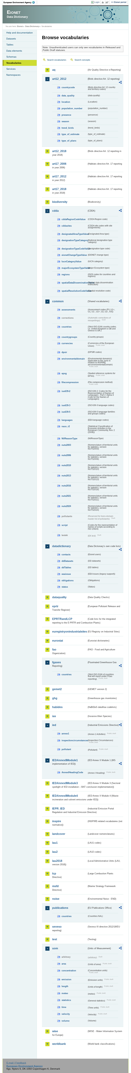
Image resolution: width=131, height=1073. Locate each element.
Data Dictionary (32, 26)
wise (55, 1031)
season (65, 121)
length (65, 986)
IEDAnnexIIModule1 (65, 760)
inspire (56, 821)
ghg (54, 698)
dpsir (64, 352)
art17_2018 (59, 189)
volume (65, 1021)
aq (53, 69)
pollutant (66, 749)
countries (66, 326)
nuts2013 (66, 475)
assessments (68, 309)
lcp (54, 873)
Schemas (11, 56)
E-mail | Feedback (16, 1062)
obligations (68, 580)
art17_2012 (59, 176)
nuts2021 (66, 496)
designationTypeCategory (74, 240)
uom (55, 948)
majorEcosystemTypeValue (74, 268)
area (64, 963)
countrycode (68, 87)
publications (60, 907)
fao (54, 649)
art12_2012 (59, 78)
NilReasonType (69, 438)
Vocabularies (13, 63)
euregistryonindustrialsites (69, 631)
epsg (64, 373)
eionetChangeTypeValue (74, 255)
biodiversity (59, 201)
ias (54, 716)
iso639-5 (66, 412)
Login (97, 2)
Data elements (14, 50)
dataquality (59, 597)
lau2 (55, 851)
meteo (65, 993)
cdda (55, 210)
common (58, 301)
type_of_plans (69, 140)
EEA (20, 2)
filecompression (70, 382)
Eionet (20, 26)
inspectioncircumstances (74, 740)
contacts (66, 554)
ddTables (66, 567)
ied (54, 725)
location (66, 102)
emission (66, 979)
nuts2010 (66, 465)
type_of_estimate (70, 134)
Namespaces (13, 74)
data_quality (68, 95)
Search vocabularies (56, 60)
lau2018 (57, 860)
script (65, 525)
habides (57, 707)
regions (66, 274)
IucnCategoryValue (71, 261)
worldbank (59, 1043)
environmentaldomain (73, 358)
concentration (69, 970)
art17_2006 (59, 163)
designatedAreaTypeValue (74, 234)
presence (66, 115)
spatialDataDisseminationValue (74, 282)
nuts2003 (66, 445)
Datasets (11, 38)
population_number (72, 108)
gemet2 (57, 689)
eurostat (57, 640)
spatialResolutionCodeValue (74, 291)
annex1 (65, 733)
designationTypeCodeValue (74, 248)
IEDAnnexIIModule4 (65, 795)
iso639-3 (66, 405)
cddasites (67, 226)
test (54, 939)
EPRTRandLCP (62, 618)
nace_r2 (66, 426)
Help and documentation (19, 32)
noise (55, 898)
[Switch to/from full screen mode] (108, 2)
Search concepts (82, 60)
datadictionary (61, 546)
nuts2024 (66, 506)
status (65, 587)
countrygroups (69, 337)
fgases (56, 662)
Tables (9, 44)
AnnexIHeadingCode (72, 772)
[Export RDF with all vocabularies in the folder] (120, 83)
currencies (67, 343)
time (64, 1007)
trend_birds (68, 128)
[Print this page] (103, 2)
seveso (57, 926)
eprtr (55, 606)
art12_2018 (59, 151)
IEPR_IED (58, 808)
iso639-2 (66, 391)
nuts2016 (66, 485)
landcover (58, 833)
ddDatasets (67, 561)
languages (67, 420)
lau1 (55, 842)
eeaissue (66, 574)
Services (11, 68)
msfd (55, 886)
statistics (66, 1000)
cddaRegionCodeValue (73, 219)
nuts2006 (66, 455)
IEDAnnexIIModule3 (65, 783)
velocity (66, 1014)
